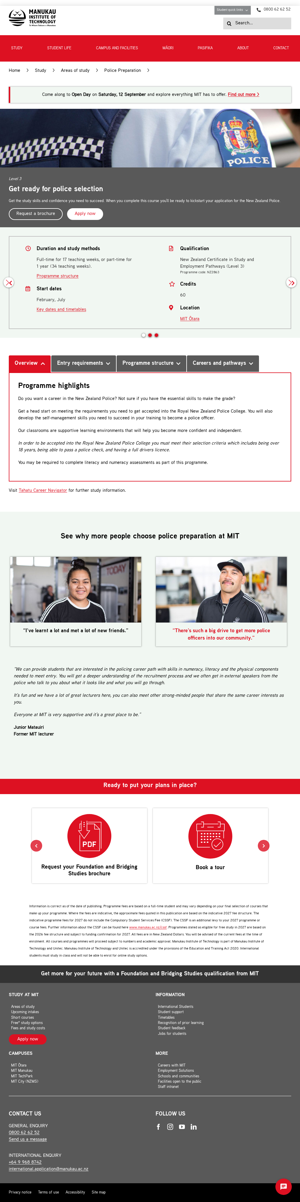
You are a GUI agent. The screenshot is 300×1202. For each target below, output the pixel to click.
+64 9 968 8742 (25, 1162)
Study (40, 71)
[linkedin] (194, 1127)
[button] (143, 335)
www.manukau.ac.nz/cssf (148, 927)
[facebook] (158, 1127)
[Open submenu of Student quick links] (248, 10)
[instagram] (170, 1127)
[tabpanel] (150, 427)
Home (14, 71)
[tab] (30, 364)
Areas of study (75, 71)
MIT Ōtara (190, 319)
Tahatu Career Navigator (43, 491)
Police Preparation (122, 71)
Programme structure (58, 276)
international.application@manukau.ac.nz (48, 1169)
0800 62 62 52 (24, 1133)
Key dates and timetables (61, 310)
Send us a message (28, 1139)
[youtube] (182, 1127)
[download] (32, 11)
